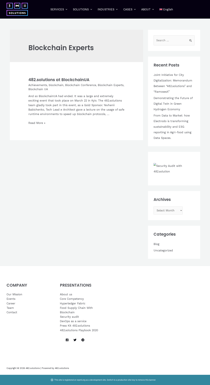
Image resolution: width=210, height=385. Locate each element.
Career (11, 303)
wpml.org (81, 380)
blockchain (56, 85)
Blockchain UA (38, 89)
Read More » (36, 123)
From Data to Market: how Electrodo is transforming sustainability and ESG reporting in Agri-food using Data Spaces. (172, 127)
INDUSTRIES (106, 9)
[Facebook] (67, 339)
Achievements (37, 85)
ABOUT (146, 9)
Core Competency (72, 298)
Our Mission (14, 294)
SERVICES (57, 9)
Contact (12, 312)
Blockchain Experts (111, 85)
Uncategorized (163, 250)
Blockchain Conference (80, 85)
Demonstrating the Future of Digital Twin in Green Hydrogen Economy (173, 103)
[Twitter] (75, 339)
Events (11, 298)
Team (10, 307)
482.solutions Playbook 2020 (79, 330)
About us (66, 294)
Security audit (69, 316)
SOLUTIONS (81, 9)
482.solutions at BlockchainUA (58, 79)
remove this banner (146, 380)
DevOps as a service (73, 321)
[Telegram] (82, 339)
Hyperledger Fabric (72, 303)
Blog (156, 244)
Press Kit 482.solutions (75, 325)
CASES (127, 9)
